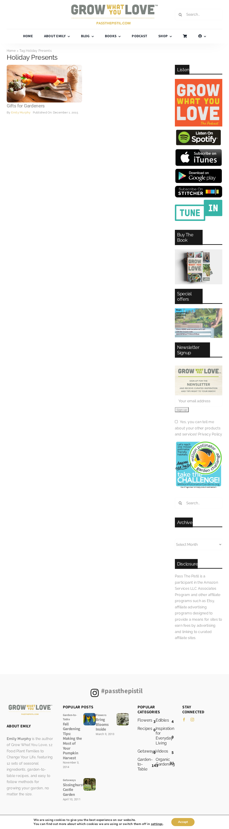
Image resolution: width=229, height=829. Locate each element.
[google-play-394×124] (198, 170)
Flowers (101, 715)
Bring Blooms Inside (102, 724)
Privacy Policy (210, 434)
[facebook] (184, 719)
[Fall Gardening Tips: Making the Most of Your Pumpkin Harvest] (89, 715)
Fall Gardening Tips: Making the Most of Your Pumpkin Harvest (72, 741)
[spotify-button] (198, 130)
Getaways (69, 780)
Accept (183, 822)
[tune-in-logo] (198, 201)
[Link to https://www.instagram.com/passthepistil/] (95, 693)
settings (157, 824)
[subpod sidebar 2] (198, 310)
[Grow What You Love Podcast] (198, 80)
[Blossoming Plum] (123, 715)
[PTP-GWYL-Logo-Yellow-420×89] (114, 6)
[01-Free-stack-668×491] (198, 251)
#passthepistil (122, 691)
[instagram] (192, 719)
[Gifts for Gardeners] (44, 66)
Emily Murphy (21, 112)
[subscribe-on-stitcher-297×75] (198, 187)
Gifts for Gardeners (26, 106)
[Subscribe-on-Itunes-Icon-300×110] (198, 150)
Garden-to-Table (70, 717)
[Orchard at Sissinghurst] (89, 780)
